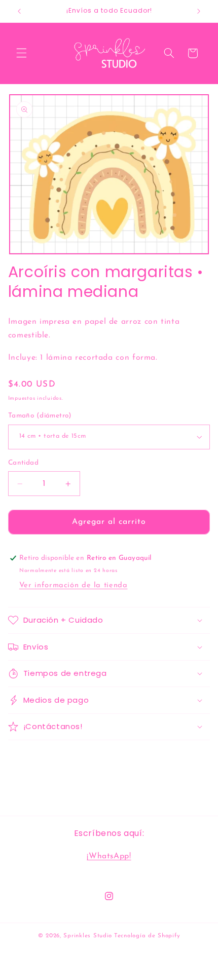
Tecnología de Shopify (147, 936)
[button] (21, 53)
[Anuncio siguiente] (199, 11)
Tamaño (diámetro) (40, 415)
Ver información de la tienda (73, 585)
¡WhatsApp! (109, 856)
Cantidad (23, 463)
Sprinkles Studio (87, 936)
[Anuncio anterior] (19, 11)
